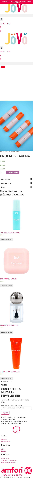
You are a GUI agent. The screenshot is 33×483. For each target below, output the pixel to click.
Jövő (2, 449)
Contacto (4, 439)
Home (2, 151)
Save (4, 66)
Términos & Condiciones (9, 460)
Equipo (3, 451)
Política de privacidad (8, 462)
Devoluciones (5, 441)
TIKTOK (4, 385)
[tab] (16, 179)
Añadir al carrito (12, 172)
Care (6, 151)
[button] (16, 15)
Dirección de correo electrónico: (11, 405)
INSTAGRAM (6, 382)
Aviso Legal (5, 458)
